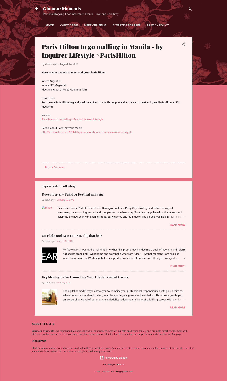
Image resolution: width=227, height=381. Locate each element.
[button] (183, 45)
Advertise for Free (126, 25)
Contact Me (69, 25)
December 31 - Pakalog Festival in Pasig (72, 194)
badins (121, 364)
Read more (177, 224)
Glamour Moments (62, 8)
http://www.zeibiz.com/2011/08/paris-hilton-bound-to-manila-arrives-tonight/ (87, 132)
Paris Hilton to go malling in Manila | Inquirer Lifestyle (72, 119)
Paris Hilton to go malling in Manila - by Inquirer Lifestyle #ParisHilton (102, 50)
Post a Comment (55, 167)
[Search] (190, 9)
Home (50, 25)
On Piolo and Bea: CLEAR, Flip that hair (72, 236)
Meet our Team (95, 25)
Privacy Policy (158, 25)
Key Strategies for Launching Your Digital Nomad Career (85, 277)
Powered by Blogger (116, 357)
